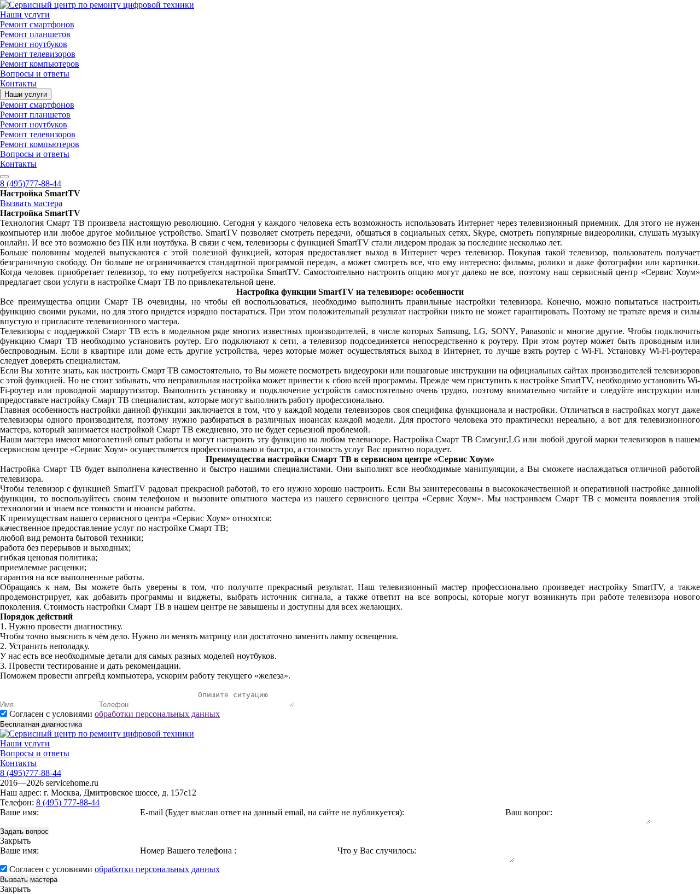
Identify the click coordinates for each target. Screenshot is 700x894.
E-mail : (272, 812)
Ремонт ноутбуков (33, 44)
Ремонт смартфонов (37, 24)
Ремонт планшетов (35, 34)
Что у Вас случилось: (376, 850)
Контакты (18, 83)
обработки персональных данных (157, 713)
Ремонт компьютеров (39, 63)
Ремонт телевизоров (37, 54)
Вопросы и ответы (34, 73)
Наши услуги (25, 14)
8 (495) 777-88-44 (68, 802)
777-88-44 (30, 183)
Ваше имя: (19, 812)
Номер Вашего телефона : (188, 850)
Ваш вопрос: (528, 812)
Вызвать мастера (31, 203)
